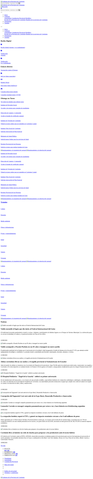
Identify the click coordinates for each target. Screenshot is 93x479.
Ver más (3, 445)
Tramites (6, 23)
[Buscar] (19, 3)
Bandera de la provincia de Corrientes (36, 20)
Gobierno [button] (7, 16)
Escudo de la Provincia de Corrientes (15, 20)
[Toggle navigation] (1, 12)
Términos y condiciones (11, 472)
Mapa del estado (9, 464)
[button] (14, 150)
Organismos (7, 21)
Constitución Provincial (11, 461)
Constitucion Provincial (18, 18)
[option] (46, 117)
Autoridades (7, 18)
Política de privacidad (10, 471)
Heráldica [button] (28, 18)
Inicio (6, 15)
